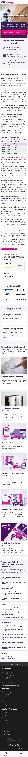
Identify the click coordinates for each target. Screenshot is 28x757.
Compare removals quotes (8, 248)
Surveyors (6, 694)
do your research (13, 233)
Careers (6, 723)
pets (17, 126)
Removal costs (4, 139)
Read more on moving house (10, 322)
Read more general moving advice (10, 336)
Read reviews (19, 266)
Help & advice (7, 697)
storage (23, 159)
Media (5, 715)
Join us (6, 720)
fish (22, 126)
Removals (6, 700)
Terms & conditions (8, 726)
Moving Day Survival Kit (12, 215)
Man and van (7, 99)
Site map (6, 728)
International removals (9, 705)
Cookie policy (7, 734)
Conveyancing (7, 692)
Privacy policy (7, 731)
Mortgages (6, 702)
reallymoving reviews (9, 718)
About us (6, 712)
